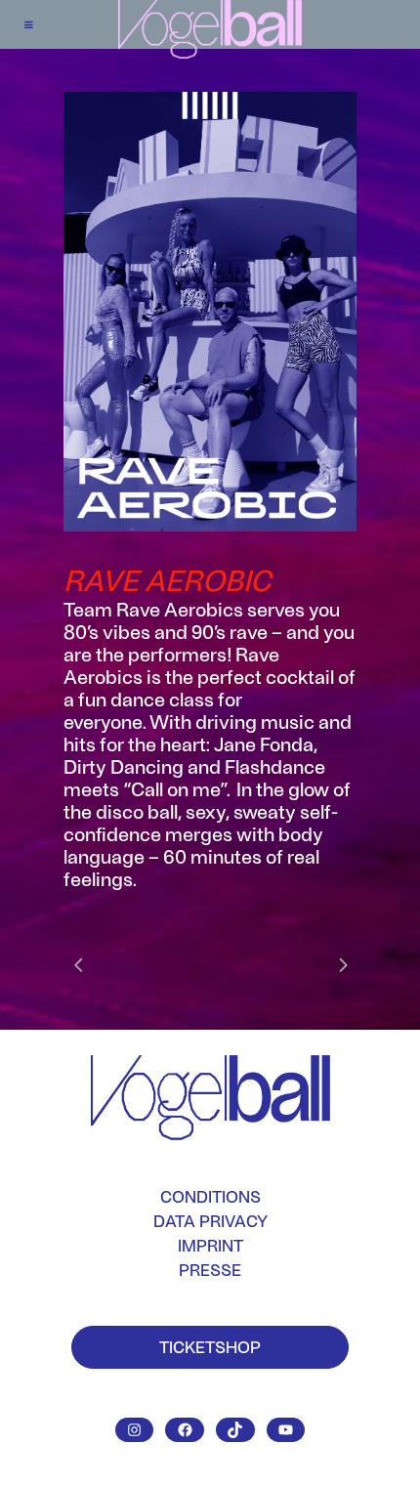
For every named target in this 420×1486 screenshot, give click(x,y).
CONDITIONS (210, 1196)
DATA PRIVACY (210, 1220)
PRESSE (210, 1269)
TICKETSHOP (210, 1346)
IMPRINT (210, 1245)
